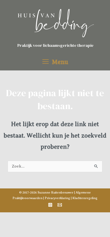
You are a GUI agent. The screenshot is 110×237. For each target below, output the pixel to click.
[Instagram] (50, 205)
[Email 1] (60, 205)
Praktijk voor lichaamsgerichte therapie (55, 45)
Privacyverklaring (57, 198)
